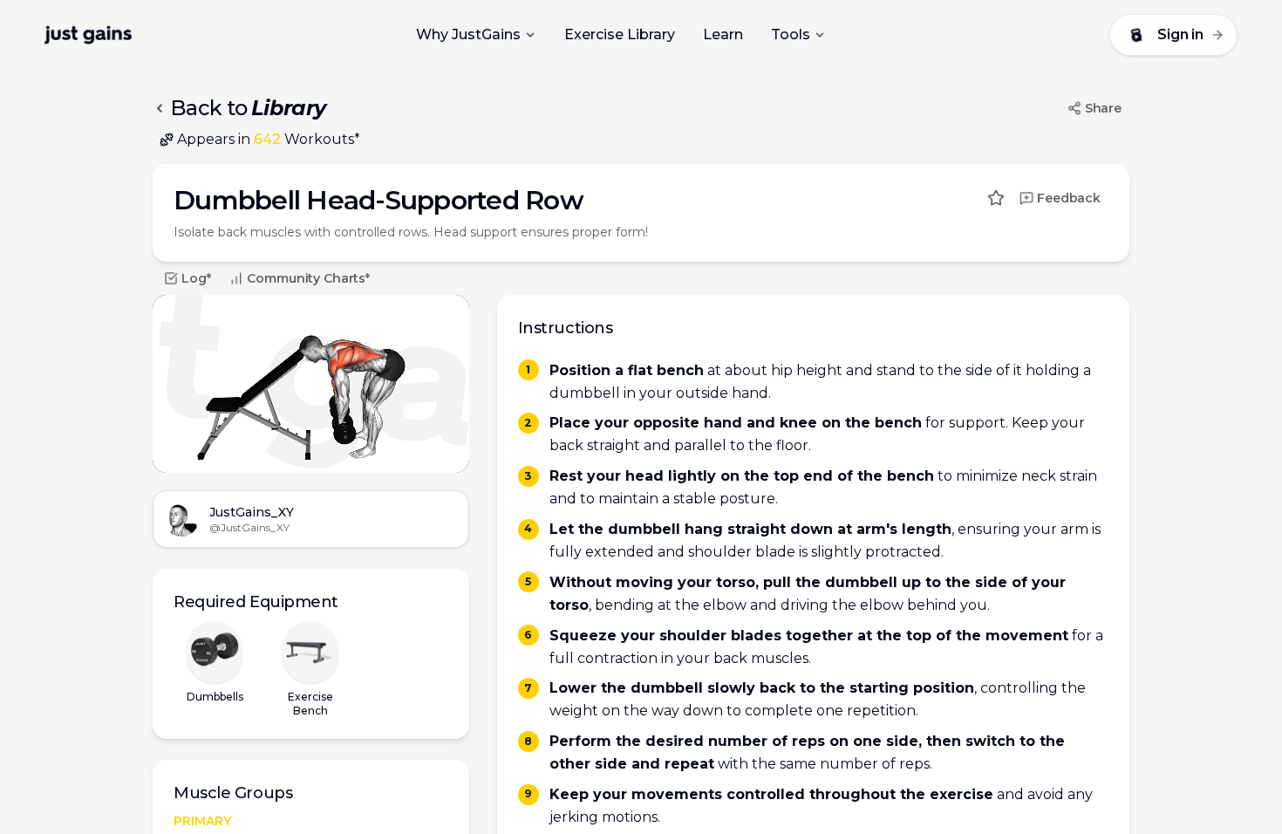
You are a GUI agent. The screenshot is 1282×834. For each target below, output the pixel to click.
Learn (723, 34)
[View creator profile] (181, 519)
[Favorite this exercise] (996, 198)
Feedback (1069, 198)
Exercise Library (619, 34)
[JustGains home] (88, 35)
